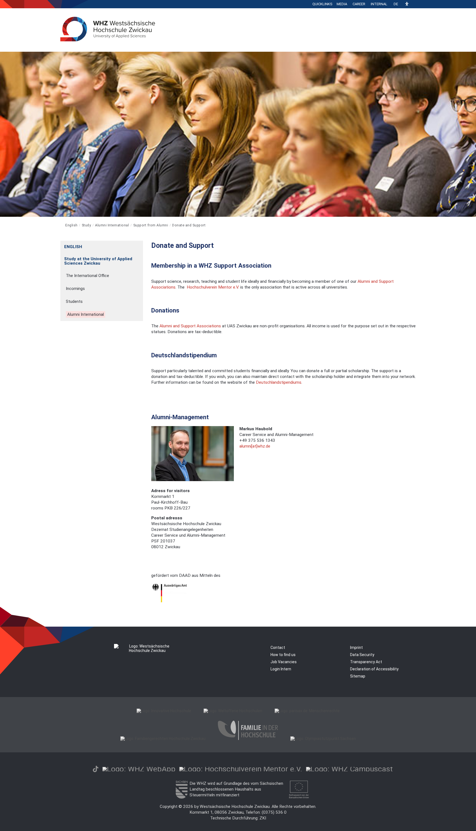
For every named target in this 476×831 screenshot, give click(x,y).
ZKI (262, 818)
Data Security (362, 654)
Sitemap (357, 676)
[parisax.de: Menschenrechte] (307, 711)
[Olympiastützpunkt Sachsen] (323, 738)
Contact (278, 647)
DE (396, 4)
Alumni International (112, 225)
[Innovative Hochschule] (164, 711)
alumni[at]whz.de (254, 446)
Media (342, 4)
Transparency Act (366, 662)
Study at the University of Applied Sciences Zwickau (98, 261)
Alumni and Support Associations (190, 325)
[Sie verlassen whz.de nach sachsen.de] (181, 797)
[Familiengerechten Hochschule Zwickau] (162, 738)
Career (359, 4)
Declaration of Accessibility (374, 669)
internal (379, 4)
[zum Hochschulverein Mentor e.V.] (240, 769)
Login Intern (281, 669)
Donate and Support (188, 225)
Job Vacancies (284, 662)
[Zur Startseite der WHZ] (60, 225)
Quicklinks (322, 4)
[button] (407, 4)
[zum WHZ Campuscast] (349, 769)
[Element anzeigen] (140, 245)
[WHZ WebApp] (138, 769)
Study (86, 225)
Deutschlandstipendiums (278, 382)
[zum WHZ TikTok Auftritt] (95, 769)
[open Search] (414, 4)
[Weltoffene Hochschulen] (233, 711)
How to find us (283, 654)
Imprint (356, 647)
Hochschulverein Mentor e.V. (213, 287)
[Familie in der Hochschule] (248, 738)
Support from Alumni (150, 225)
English (71, 225)
